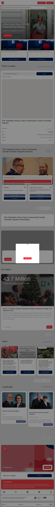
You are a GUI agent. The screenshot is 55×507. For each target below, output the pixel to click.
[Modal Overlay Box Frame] (27, 253)
